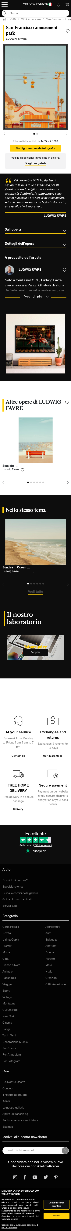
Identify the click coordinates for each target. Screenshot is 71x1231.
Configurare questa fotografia (35, 148)
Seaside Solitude (14, 466)
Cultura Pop (10, 1010)
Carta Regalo (10, 927)
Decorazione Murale (15, 1042)
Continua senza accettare (56, 1204)
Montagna (8, 1003)
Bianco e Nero (11, 965)
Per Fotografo (11, 1061)
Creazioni (51, 978)
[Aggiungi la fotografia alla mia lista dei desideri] (67, 31)
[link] (35, 4)
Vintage (7, 997)
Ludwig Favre (10, 469)
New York (8, 1016)
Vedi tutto (35, 592)
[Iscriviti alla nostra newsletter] (65, 1150)
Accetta (56, 1216)
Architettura (52, 927)
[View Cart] (67, 4)
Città (5, 959)
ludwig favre (16, 39)
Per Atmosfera (11, 1054)
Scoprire (35, 652)
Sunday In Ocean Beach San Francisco (29, 567)
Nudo (48, 971)
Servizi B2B (9, 906)
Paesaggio (9, 978)
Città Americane (55, 984)
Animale (7, 971)
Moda (6, 952)
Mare (48, 965)
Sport (6, 991)
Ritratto (50, 959)
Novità (6, 933)
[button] (4, 134)
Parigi (6, 1029)
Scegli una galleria (35, 163)
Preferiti (7, 946)
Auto (48, 933)
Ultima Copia (10, 939)
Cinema (7, 1022)
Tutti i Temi (9, 1035)
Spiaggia (51, 939)
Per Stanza (9, 1048)
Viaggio (7, 984)
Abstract (50, 946)
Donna (49, 952)
